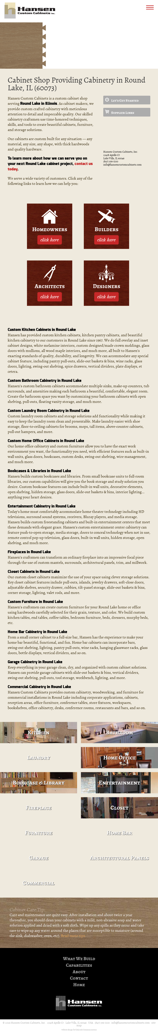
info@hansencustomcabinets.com (122, 164)
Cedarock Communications (86, 1030)
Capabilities (79, 965)
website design (67, 1030)
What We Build (79, 959)
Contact (79, 978)
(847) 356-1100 (110, 161)
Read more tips (73, 935)
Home (79, 985)
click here (49, 239)
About (79, 972)
